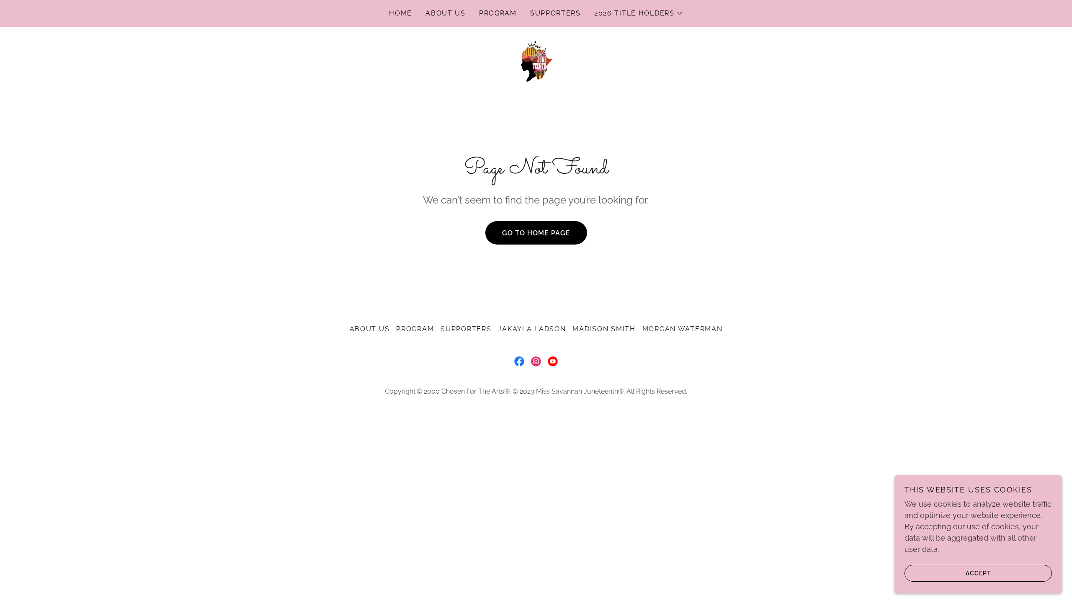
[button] (638, 13)
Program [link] (498, 13)
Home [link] (400, 13)
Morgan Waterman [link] (682, 329)
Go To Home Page (536, 233)
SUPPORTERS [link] (555, 13)
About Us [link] (445, 13)
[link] (536, 60)
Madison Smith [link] (603, 329)
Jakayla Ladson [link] (532, 329)
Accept (978, 573)
